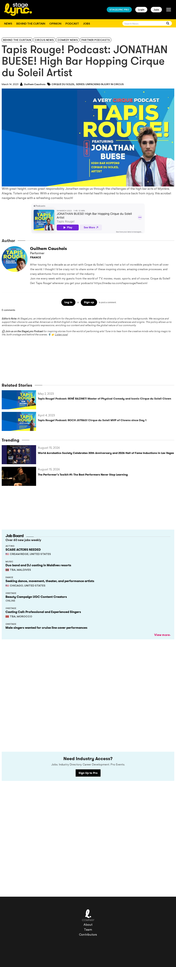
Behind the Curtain (30, 23)
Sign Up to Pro (88, 773)
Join (156, 9)
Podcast (72, 23)
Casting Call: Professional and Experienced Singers (43, 612)
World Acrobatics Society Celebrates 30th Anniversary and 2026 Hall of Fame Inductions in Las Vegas (106, 453)
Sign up (89, 302)
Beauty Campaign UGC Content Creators (36, 597)
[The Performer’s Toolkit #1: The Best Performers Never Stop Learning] (20, 476)
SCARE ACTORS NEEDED (23, 549)
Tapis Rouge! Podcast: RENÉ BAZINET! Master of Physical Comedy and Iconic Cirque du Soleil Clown (104, 398)
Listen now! (61, 335)
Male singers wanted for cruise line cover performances (46, 627)
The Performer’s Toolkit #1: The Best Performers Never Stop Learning (83, 475)
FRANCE (35, 257)
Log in (68, 302)
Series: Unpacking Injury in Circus (100, 84)
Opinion (55, 23)
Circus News (44, 40)
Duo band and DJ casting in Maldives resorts (38, 565)
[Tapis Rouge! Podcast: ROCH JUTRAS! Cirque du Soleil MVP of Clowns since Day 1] (20, 421)
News (8, 23)
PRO (119, 9)
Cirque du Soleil (63, 84)
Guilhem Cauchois (34, 84)
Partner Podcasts (95, 40)
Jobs (86, 23)
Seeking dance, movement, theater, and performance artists (50, 581)
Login (141, 9)
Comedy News (68, 40)
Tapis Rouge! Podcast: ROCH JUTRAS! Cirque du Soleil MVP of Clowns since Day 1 (92, 420)
